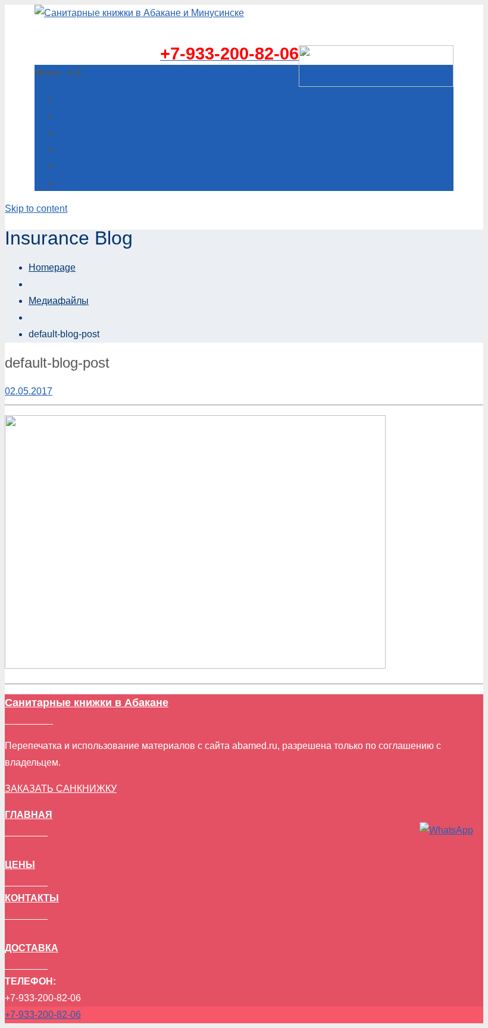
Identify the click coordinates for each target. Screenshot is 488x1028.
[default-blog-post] (195, 665)
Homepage (52, 267)
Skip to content (36, 208)
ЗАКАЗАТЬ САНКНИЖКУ (61, 788)
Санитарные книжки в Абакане (86, 703)
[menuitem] (76, 99)
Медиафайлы (59, 301)
